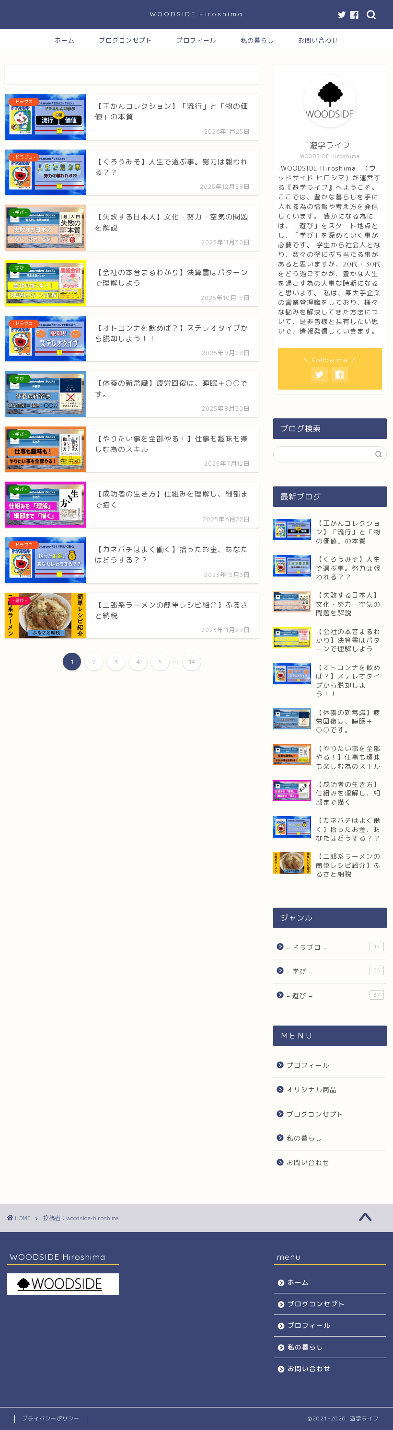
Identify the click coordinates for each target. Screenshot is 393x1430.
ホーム (65, 40)
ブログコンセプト (125, 40)
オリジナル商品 (312, 1089)
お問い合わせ (318, 40)
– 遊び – (333, 995)
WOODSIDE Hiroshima (196, 14)
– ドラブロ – (333, 947)
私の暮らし (257, 40)
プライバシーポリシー (51, 1418)
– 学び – (333, 971)
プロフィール (196, 40)
